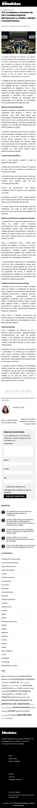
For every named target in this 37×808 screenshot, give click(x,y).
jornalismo (12, 691)
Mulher (4, 618)
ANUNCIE (11, 774)
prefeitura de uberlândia (15, 703)
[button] (23, 3)
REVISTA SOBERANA (14, 761)
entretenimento (7, 688)
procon (32, 704)
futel (24, 688)
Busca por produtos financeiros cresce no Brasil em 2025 (27, 421)
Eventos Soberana (8, 599)
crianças (4, 685)
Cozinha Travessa (24, 682)
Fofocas (4, 603)
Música (4, 629)
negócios (5, 697)
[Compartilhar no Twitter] (16, 391)
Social (3, 654)
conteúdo (30, 679)
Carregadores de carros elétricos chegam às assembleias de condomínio (18, 513)
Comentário (9, 444)
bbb (20, 676)
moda (14, 694)
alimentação (15, 676)
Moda (3, 614)
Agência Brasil (5, 676)
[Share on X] (13, 391)
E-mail (6, 469)
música (24, 694)
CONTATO (12, 777)
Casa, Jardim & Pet (8, 566)
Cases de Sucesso (8, 570)
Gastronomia (6, 607)
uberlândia (24, 715)
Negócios (4, 632)
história (4, 691)
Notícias (4, 10)
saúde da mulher (22, 711)
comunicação (17, 679)
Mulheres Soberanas (9, 621)
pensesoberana (23, 700)
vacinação (9, 718)
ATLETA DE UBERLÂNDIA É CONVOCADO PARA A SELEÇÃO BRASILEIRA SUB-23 (20, 546)
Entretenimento (7, 592)
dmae (20, 685)
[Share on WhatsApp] (6, 391)
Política (11, 10)
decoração (15, 685)
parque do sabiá (24, 697)
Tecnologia (5, 662)
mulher (19, 694)
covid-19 (14, 682)
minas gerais (6, 694)
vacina (3, 718)
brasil (8, 679)
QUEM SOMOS (13, 759)
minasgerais (24, 691)
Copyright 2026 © (8, 803)
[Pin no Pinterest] (23, 391)
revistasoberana (21, 707)
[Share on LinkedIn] (27, 391)
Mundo (3, 625)
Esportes (4, 596)
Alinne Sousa (26, 26)
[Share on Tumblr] (30, 391)
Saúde (3, 647)
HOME (10, 756)
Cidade (4, 574)
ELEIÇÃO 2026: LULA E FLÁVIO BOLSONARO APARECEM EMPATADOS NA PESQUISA (20, 539)
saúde (11, 710)
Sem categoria (6, 651)
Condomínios (6, 581)
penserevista (8, 700)
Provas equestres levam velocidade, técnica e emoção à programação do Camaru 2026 (20, 531)
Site (5, 478)
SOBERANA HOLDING (15, 780)
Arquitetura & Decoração (10, 559)
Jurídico (4, 610)
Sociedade (5, 658)
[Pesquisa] (35, 3)
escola (15, 688)
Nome (6, 460)
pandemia (15, 697)
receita (3, 707)
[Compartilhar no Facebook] (9, 391)
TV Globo (12, 715)
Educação (5, 588)
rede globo (8, 707)
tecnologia (4, 715)
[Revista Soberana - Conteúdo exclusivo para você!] (11, 3)
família (19, 688)
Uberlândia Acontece (9, 666)
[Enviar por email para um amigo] (20, 391)
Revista (4, 643)
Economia (5, 585)
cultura (10, 685)
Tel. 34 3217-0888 (14, 792)
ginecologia (30, 688)
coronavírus (5, 683)
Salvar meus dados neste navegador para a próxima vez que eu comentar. (17, 489)
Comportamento (7, 577)
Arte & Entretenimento (10, 563)
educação (27, 685)
